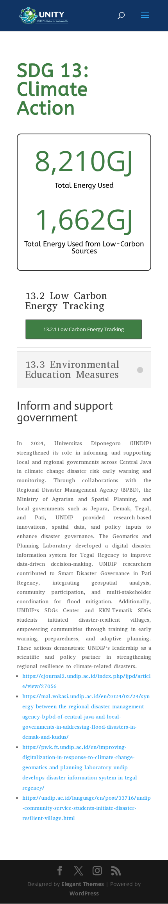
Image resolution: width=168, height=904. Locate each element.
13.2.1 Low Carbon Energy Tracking (83, 329)
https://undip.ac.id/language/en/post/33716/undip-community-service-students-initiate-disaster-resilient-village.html (86, 808)
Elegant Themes (82, 884)
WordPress (84, 893)
